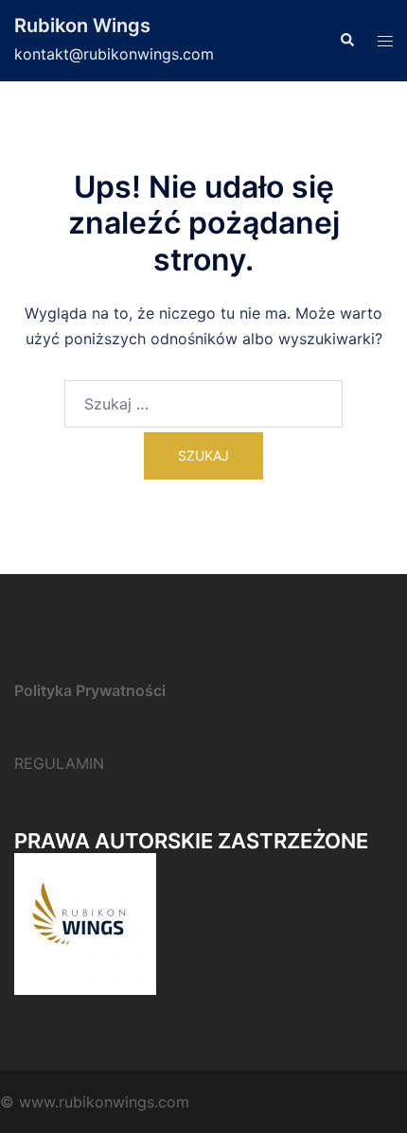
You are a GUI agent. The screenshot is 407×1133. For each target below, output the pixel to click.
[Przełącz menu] (385, 41)
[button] (346, 40)
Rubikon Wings (82, 25)
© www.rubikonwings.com (94, 1101)
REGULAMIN (59, 763)
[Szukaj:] (203, 403)
